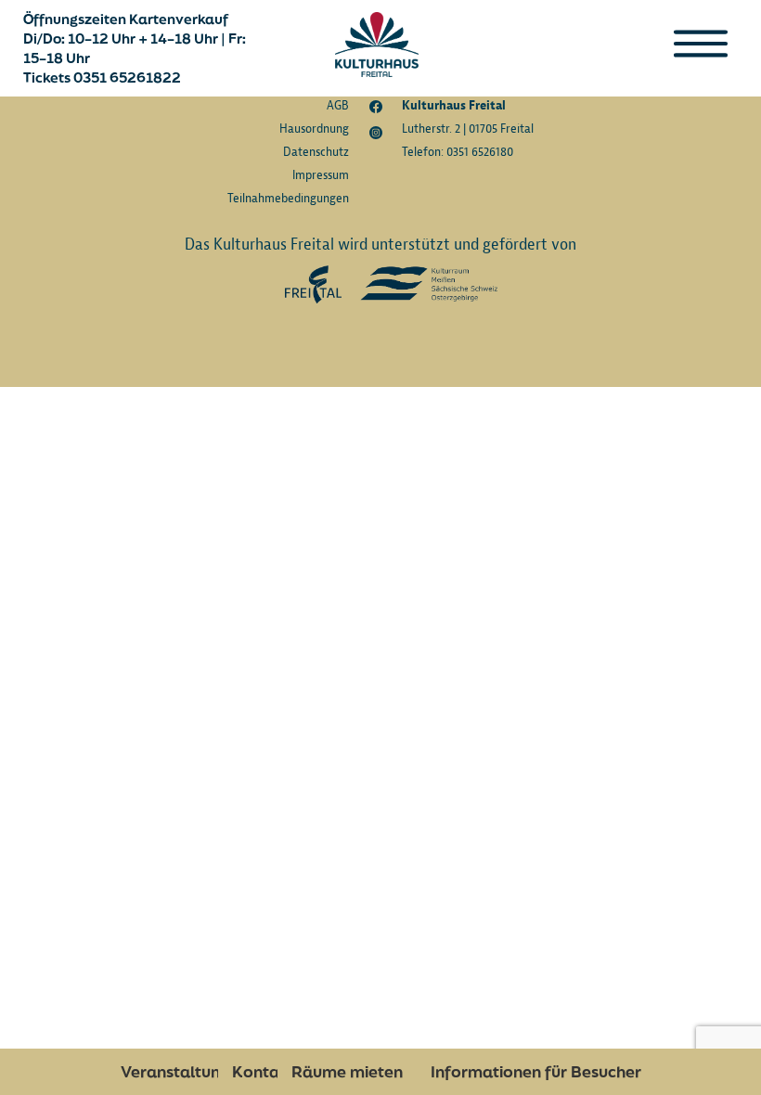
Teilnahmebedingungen (288, 198)
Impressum (320, 175)
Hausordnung (314, 128)
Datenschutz (316, 152)
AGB (338, 105)
